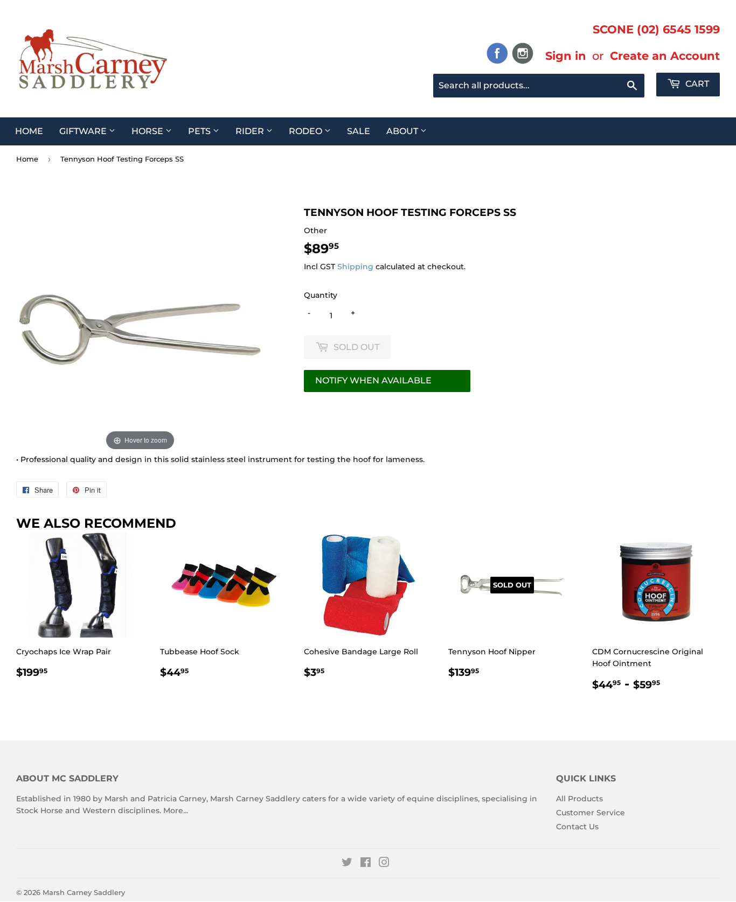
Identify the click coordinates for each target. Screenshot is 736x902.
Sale (358, 131)
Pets (200, 131)
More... (175, 810)
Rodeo (306, 131)
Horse (148, 131)
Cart (696, 84)
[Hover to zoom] (140, 328)
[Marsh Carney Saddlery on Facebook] (365, 864)
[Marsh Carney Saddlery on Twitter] (347, 864)
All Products (579, 798)
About (403, 131)
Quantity (320, 295)
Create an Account (665, 55)
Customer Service (590, 812)
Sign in (565, 55)
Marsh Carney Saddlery (84, 892)
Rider (250, 131)
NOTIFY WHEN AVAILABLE (373, 380)
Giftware (84, 131)
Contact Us (577, 826)
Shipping (355, 266)
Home (29, 131)
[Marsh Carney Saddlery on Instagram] (384, 864)
